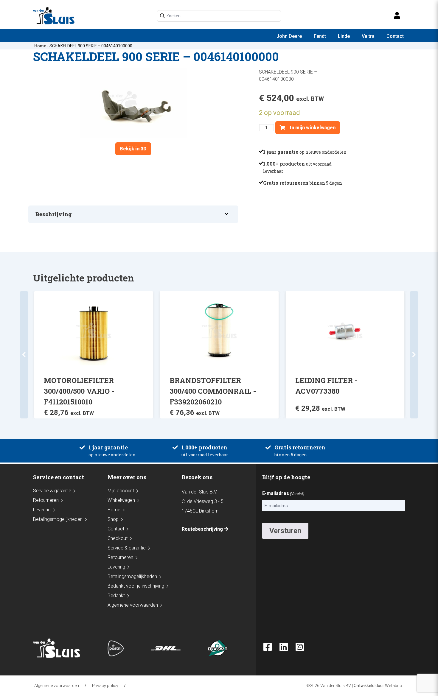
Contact (395, 36)
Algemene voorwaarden (133, 605)
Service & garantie (52, 490)
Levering (42, 510)
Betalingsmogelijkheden (58, 519)
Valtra (368, 36)
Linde (344, 36)
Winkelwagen (121, 500)
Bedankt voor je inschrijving (136, 586)
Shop (113, 519)
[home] (53, 15)
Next (414, 354)
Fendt (320, 36)
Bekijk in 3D (133, 149)
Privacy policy (105, 685)
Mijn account (121, 490)
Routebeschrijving (203, 529)
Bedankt (116, 595)
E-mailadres (283, 493)
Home (40, 45)
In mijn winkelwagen (312, 127)
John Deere (289, 36)
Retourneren (46, 500)
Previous (24, 354)
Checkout (118, 538)
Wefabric (393, 685)
